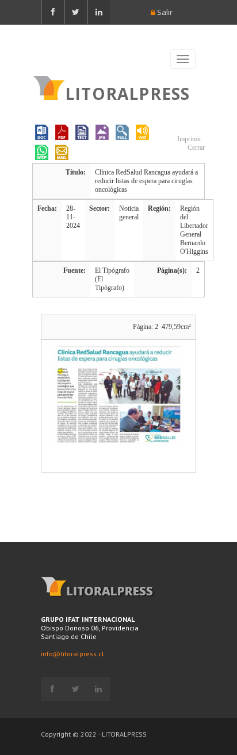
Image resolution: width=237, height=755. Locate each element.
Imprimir (188, 139)
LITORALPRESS (127, 92)
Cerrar (195, 148)
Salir (164, 12)
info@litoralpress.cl (72, 653)
